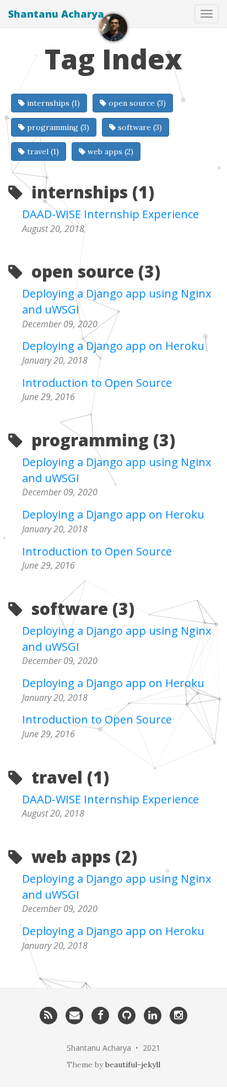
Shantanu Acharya (56, 13)
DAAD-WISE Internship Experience (110, 214)
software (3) (139, 127)
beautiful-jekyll (132, 1065)
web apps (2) (109, 151)
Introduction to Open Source (97, 382)
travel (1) (42, 151)
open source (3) (136, 103)
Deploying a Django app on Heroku (113, 345)
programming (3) (57, 127)
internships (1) (52, 103)
